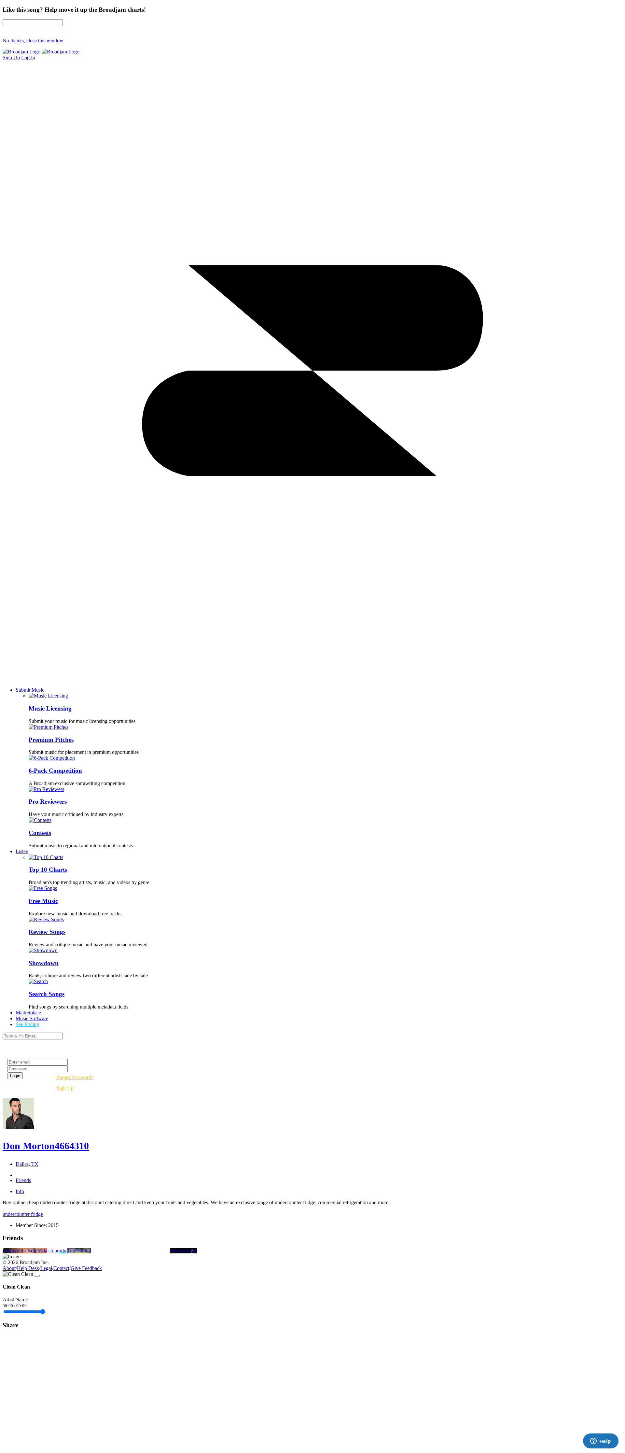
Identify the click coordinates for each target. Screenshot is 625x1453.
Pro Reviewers (48, 801)
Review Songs (47, 931)
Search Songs (46, 994)
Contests (40, 832)
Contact (61, 1268)
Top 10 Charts (48, 869)
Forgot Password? (74, 1077)
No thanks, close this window (33, 40)
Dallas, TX (27, 1164)
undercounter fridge (23, 1214)
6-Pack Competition (55, 770)
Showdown (44, 963)
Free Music (43, 900)
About (9, 1268)
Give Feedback (86, 1268)
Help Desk (28, 1268)
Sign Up (65, 1088)
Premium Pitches (51, 739)
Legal (46, 1268)
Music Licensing (50, 708)
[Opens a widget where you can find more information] (600, 1441)
